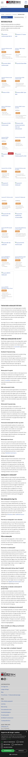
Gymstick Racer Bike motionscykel (19, 78)
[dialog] (14, 743)
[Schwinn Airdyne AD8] (20, 129)
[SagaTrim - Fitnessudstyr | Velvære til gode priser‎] (13, 2)
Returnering (4, 706)
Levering (3, 704)
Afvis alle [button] (21, 750)
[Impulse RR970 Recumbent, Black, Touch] (7, 279)
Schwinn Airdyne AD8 (20, 137)
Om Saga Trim (4, 686)
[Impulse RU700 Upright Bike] (7, 219)
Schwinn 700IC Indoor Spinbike (20, 49)
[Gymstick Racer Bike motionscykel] (20, 69)
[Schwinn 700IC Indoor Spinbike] (20, 40)
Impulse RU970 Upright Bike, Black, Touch (20, 257)
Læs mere (9, 739)
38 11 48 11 (8, 730)
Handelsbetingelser (6, 712)
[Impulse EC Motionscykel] (7, 189)
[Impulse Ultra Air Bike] (7, 160)
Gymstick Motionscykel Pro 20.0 (20, 169)
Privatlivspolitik (5, 715)
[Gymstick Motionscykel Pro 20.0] (20, 160)
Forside (2, 14)
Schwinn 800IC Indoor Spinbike (20, 107)
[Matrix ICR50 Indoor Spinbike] (7, 98)
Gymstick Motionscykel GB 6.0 (7, 78)
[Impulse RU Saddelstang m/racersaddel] (20, 219)
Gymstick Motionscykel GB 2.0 (7, 49)
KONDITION (14, 14)
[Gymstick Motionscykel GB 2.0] (7, 40)
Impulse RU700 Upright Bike (7, 228)
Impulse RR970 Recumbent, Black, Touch (7, 287)
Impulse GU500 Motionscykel (5, 138)
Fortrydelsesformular (6, 709)
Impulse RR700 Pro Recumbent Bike (6, 257)
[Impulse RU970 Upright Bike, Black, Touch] (20, 248)
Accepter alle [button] (7, 750)
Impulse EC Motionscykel (7, 197)
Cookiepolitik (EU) (5, 720)
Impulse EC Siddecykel (20, 197)
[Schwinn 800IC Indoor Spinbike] (20, 98)
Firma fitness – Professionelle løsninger (10, 695)
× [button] (26, 731)
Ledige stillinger (5, 689)
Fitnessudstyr (8, 14)
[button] (1, 2)
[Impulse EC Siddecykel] (20, 189)
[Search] (26, 6)
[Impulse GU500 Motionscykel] (7, 129)
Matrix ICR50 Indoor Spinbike (6, 107)
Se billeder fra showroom (7, 717)
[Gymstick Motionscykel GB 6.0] (7, 69)
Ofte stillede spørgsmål (6, 701)
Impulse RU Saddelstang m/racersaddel (20, 228)
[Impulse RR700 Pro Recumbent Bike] (7, 248)
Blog (2, 692)
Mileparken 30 (4, 726)
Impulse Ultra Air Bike (6, 168)
